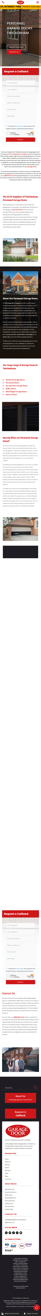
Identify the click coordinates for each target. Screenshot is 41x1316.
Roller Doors (9, 1195)
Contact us (8, 1179)
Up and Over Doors (10, 1192)
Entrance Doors (9, 1206)
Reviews (7, 1164)
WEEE (7, 1306)
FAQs (6, 1173)
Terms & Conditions (30, 1306)
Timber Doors (9, 1203)
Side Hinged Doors (10, 1198)
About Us (7, 1162)
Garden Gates (9, 1209)
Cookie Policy (13, 1306)
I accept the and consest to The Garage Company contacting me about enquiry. (20, 127)
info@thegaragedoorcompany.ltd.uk (20, 1099)
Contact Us (14, 52)
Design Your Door (16, 47)
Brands (7, 1167)
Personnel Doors (10, 1200)
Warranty (8, 1170)
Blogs (6, 1176)
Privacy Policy (19, 126)
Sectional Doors (9, 1189)
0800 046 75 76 (9, 1222)
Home (7, 1159)
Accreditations (12, 1239)
